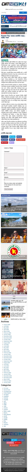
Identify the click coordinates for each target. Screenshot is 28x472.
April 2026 (6, 329)
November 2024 (8, 358)
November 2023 (8, 377)
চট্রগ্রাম (15, 33)
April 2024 (6, 369)
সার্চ (23, 12)
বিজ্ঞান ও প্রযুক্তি (7, 411)
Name (6, 168)
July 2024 (6, 364)
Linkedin (5, 139)
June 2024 (6, 366)
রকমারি (5, 416)
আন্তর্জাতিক (6, 396)
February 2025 (7, 353)
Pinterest (5, 142)
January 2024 (7, 374)
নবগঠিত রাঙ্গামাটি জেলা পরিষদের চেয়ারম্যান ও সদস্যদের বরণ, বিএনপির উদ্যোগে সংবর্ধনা (13, 240)
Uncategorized (7, 391)
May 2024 (6, 367)
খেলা (5, 401)
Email (6, 172)
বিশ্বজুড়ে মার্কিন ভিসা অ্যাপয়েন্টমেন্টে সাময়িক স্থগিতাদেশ (13, 277)
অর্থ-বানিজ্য (6, 395)
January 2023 (7, 382)
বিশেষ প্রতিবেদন (7, 414)
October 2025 (7, 339)
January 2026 (7, 334)
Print (12, 142)
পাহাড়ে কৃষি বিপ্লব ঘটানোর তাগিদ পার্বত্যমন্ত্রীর (13, 293)
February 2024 (7, 372)
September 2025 (8, 341)
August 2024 (7, 363)
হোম (4, 33)
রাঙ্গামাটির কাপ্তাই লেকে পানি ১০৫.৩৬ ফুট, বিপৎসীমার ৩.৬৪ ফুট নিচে (12, 210)
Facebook (5, 136)
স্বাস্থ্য (5, 426)
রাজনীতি (18, 33)
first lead (6, 388)
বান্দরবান (6, 408)
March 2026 (7, 331)
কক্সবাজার (6, 398)
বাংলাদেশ (6, 409)
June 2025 (6, 346)
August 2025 (7, 343)
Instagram (10, 442)
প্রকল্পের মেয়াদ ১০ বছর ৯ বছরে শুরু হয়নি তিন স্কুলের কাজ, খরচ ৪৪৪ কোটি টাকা (13, 257)
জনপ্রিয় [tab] (14, 298)
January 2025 (7, 354)
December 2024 (8, 356)
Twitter (13, 136)
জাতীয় (5, 404)
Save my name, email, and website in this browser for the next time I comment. (13, 185)
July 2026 (6, 326)
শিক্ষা (5, 421)
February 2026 (7, 333)
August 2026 (7, 324)
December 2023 (8, 376)
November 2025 (8, 338)
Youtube (18, 442)
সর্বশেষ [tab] (14, 296)
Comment (7, 151)
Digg (19, 136)
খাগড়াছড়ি (6, 400)
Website (6, 177)
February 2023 (7, 381)
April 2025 (6, 349)
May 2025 (6, 348)
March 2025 (7, 351)
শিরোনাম (22, 33)
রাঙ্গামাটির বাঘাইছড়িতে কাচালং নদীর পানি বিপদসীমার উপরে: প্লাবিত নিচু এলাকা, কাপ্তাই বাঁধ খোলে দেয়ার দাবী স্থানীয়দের (14, 224)
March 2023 (7, 379)
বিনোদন (5, 413)
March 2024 (7, 371)
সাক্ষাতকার (6, 424)
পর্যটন (5, 406)
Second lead (11, 33)
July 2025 (6, 344)
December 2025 (8, 336)
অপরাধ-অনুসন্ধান (7, 393)
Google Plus (21, 139)
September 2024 (8, 361)
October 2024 (7, 359)
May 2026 (6, 328)
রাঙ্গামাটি (5, 418)
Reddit (12, 139)
